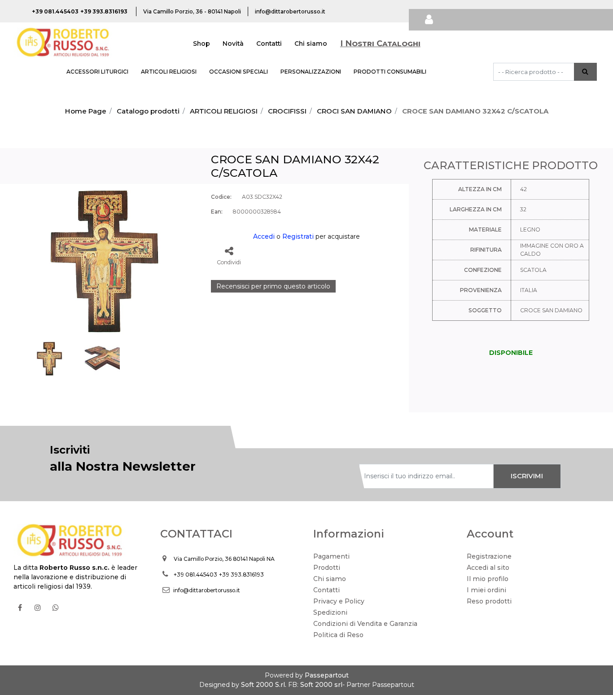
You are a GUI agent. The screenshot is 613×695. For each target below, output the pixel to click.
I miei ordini (486, 590)
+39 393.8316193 (241, 574)
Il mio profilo (487, 579)
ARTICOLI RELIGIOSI (169, 71)
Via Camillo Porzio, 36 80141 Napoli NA (224, 558)
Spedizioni (330, 612)
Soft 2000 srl (321, 685)
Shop (201, 43)
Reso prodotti (489, 601)
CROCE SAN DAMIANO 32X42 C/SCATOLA (475, 111)
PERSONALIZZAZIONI (310, 71)
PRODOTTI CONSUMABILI (390, 71)
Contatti (269, 43)
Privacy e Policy (338, 601)
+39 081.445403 (195, 574)
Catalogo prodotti (148, 111)
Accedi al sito (488, 568)
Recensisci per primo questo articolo (273, 286)
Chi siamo (310, 43)
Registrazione (489, 556)
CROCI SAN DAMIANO (354, 111)
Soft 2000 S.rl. (263, 685)
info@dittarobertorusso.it (206, 590)
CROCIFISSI (287, 111)
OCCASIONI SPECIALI (238, 71)
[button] (585, 72)
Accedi (264, 236)
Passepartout (327, 675)
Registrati (298, 236)
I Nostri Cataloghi (380, 43)
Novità (233, 43)
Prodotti (326, 568)
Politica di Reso (338, 635)
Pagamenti (331, 556)
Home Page (85, 111)
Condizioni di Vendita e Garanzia (365, 624)
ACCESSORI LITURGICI (97, 71)
